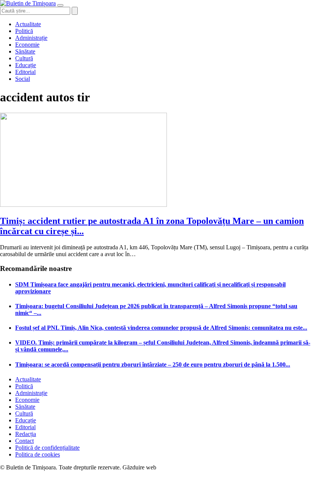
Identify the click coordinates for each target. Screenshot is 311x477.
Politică (24, 31)
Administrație (31, 38)
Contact (24, 441)
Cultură (24, 58)
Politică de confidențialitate (47, 447)
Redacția (25, 434)
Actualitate (28, 24)
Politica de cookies (37, 454)
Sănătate (25, 51)
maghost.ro (172, 467)
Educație (25, 65)
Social (22, 79)
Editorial (25, 72)
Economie (27, 44)
